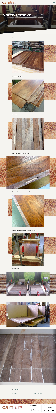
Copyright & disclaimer (49, 407)
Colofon (45, 405)
